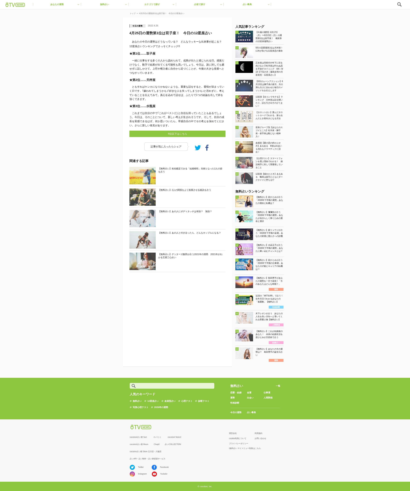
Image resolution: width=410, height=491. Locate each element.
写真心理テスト (140, 407)
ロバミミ (157, 437)
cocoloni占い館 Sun (138, 437)
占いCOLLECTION (173, 444)
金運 (249, 392)
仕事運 (267, 392)
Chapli (157, 444)
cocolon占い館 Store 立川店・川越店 (145, 451)
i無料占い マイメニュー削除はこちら (245, 448)
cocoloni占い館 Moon (139, 444)
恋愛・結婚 (236, 392)
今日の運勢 (137, 26)
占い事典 (251, 412)
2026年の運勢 (161, 407)
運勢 (232, 397)
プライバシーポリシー (238, 443)
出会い (250, 397)
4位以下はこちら (177, 133)
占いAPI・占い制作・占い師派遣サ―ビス (147, 459)
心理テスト (187, 401)
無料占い (137, 401)
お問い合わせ (260, 438)
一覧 (278, 386)
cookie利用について (237, 438)
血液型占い (170, 401)
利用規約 (258, 433)
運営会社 (233, 433)
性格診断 (234, 402)
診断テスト (203, 401)
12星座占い (153, 401)
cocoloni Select (174, 437)
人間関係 (268, 397)
